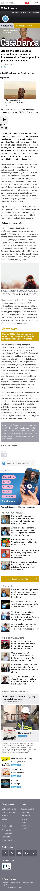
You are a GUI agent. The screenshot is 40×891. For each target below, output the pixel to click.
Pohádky (6, 487)
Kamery (36, 12)
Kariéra (24, 819)
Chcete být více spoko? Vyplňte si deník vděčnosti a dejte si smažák (24, 542)
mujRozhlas (6, 471)
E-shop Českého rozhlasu (15, 692)
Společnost (7, 25)
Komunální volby (9, 812)
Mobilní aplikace (8, 840)
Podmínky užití (27, 883)
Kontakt (24, 822)
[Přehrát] (4, 120)
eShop (4, 819)
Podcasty (6, 837)
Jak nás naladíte (27, 809)
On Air (3, 67)
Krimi (5, 482)
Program (15, 12)
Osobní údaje (15, 883)
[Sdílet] (6, 128)
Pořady (6, 491)
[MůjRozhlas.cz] (4, 78)
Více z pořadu (9, 586)
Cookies (5, 883)
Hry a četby (7, 477)
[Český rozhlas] (8, 2)
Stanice (5, 816)
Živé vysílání (8, 496)
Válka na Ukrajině (9, 809)
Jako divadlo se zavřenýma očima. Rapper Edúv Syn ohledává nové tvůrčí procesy (25, 626)
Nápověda (25, 812)
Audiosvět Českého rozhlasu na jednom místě (18, 507)
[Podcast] (2, 128)
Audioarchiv (26, 12)
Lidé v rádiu (25, 816)
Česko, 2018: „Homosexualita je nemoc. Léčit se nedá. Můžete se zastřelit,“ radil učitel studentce (18, 336)
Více (30, 25)
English (4, 885)
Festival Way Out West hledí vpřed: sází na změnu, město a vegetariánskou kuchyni (24, 603)
